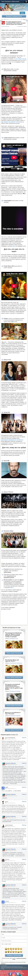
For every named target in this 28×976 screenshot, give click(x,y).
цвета (14, 246)
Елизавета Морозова (5, 26)
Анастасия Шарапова (10, 737)
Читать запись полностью (14, 653)
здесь (11, 587)
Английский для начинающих (15, 663)
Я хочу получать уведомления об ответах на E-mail (13, 962)
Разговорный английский (22, 26)
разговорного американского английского (12, 440)
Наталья (7, 859)
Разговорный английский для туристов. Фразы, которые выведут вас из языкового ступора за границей (13, 634)
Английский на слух (13, 638)
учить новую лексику (20, 59)
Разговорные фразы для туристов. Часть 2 (12, 660)
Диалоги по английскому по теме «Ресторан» (13, 713)
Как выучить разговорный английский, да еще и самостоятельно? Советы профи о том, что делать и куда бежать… (14, 687)
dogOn (6, 787)
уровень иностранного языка (11, 122)
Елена (6, 801)
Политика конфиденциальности (13, 965)
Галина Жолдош (9, 825)
